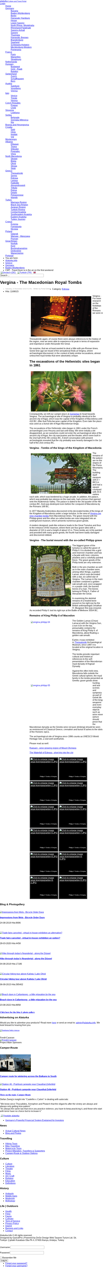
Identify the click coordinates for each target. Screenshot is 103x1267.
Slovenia (9, 110)
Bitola (13, 161)
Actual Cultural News (15, 1131)
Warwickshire (17, 253)
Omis (13, 132)
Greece (8, 171)
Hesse (14, 20)
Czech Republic (13, 103)
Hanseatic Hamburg (20, 18)
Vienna (14, 91)
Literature (9, 1166)
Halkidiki (15, 183)
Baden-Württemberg (20, 13)
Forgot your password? (16, 1263)
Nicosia (14, 229)
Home (8, 6)
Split (13, 129)
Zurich (14, 76)
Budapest (15, 66)
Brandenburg (17, 40)
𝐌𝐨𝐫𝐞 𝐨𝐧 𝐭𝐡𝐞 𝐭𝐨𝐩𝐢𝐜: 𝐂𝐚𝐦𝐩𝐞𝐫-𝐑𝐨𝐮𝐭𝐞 (15, 1095)
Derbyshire (16, 251)
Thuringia (15, 35)
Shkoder (15, 149)
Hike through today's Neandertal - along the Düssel (26, 958)
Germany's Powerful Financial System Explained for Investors (34, 1120)
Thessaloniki (17, 173)
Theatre (9, 1168)
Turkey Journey (18, 219)
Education (10, 1181)
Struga (14, 166)
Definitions (10, 1183)
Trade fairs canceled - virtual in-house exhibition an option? (30, 938)
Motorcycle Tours (13, 1148)
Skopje (14, 159)
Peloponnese (17, 195)
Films (8, 1171)
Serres (14, 175)
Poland (8, 231)
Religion (9, 1178)
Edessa (14, 178)
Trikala (14, 188)
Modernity (10, 1198)
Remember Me (9, 1257)
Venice (14, 96)
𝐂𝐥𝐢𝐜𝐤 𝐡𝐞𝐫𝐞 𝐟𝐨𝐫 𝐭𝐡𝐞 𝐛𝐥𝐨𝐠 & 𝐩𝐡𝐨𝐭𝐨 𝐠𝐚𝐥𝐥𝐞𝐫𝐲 (17, 1012)
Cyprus (8, 222)
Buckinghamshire (19, 248)
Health (8, 1211)
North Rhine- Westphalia (22, 25)
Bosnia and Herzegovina (17, 125)
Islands (14, 197)
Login (2, 3)
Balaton (14, 71)
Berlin (13, 16)
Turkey (8, 200)
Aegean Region (18, 207)
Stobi (13, 168)
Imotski (14, 134)
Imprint (8, 1226)
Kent (13, 246)
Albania (9, 142)
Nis (12, 122)
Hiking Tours (11, 1143)
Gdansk (14, 234)
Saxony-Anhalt (18, 30)
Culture (8, 1164)
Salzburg (15, 86)
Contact (9, 1231)
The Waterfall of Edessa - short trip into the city (51, 752)
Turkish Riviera (18, 209)
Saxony (14, 33)
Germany (9, 8)
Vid (12, 137)
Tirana (14, 146)
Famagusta (16, 226)
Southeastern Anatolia (21, 214)
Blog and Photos (13, 1133)
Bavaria (14, 11)
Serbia (8, 115)
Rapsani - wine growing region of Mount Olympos (53, 748)
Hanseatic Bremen (19, 37)
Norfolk (14, 243)
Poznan (14, 239)
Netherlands (11, 62)
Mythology (10, 1201)
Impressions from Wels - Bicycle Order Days (22, 917)
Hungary (9, 64)
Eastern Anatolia (18, 217)
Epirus (14, 190)
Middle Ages (11, 1196)
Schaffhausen (17, 79)
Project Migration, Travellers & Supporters (25, 1151)
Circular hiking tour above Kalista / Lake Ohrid (23, 979)
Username (5, 1247)
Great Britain (11, 241)
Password (5, 1253)
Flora (7, 1214)
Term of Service (12, 1221)
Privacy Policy (12, 1223)
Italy (7, 93)
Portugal (9, 255)
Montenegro (11, 139)
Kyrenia (14, 224)
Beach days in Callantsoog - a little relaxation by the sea (28, 1000)
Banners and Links (14, 1228)
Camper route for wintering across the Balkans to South (28, 1076)
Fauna (8, 1216)
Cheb (13, 108)
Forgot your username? (16, 1266)
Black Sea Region (19, 205)
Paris (13, 54)
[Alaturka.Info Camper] (9, 1116)
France (8, 52)
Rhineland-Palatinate (21, 28)
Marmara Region (19, 202)
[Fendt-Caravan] (8, 1040)
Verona (14, 100)
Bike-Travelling (12, 1146)
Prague (14, 105)
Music (8, 1173)
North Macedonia (13, 156)
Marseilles (16, 57)
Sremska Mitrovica (19, 120)
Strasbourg (16, 59)
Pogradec (15, 151)
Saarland (15, 42)
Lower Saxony (17, 23)
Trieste (14, 98)
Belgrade (15, 117)
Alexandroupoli (18, 185)
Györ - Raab (16, 69)
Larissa (14, 180)
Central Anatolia (18, 212)
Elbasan (15, 144)
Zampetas (75, 414)
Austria (8, 83)
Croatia (8, 127)
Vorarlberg (16, 88)
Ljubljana (15, 112)
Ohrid (13, 163)
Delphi (14, 192)
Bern (13, 81)
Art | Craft (9, 1176)
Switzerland (11, 74)
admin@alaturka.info (86, 1023)
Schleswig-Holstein (20, 45)
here (54, 1023)
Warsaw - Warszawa (20, 236)
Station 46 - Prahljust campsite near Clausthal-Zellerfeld (28, 1089)
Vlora (13, 154)
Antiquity (9, 1193)
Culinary (9, 1218)
